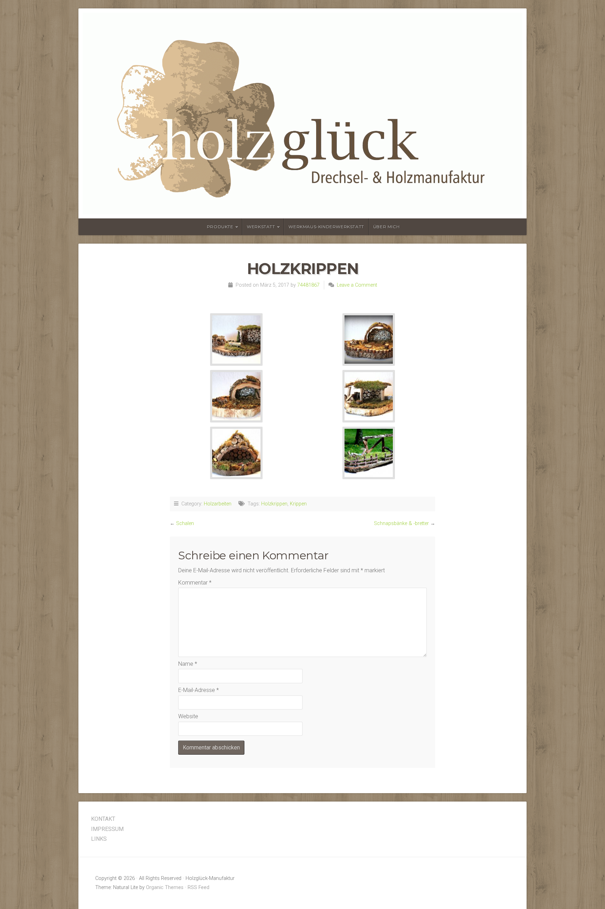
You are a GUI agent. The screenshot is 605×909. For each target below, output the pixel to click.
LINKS (99, 838)
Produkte (220, 226)
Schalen (185, 523)
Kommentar (194, 582)
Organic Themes (164, 887)
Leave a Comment (357, 285)
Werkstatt (261, 226)
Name (187, 663)
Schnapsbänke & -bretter (401, 523)
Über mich (386, 226)
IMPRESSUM (107, 829)
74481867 (308, 285)
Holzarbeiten (217, 504)
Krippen (298, 504)
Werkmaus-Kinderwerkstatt (326, 226)
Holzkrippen (274, 504)
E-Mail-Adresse (198, 690)
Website (188, 716)
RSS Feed (198, 887)
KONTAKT (103, 819)
